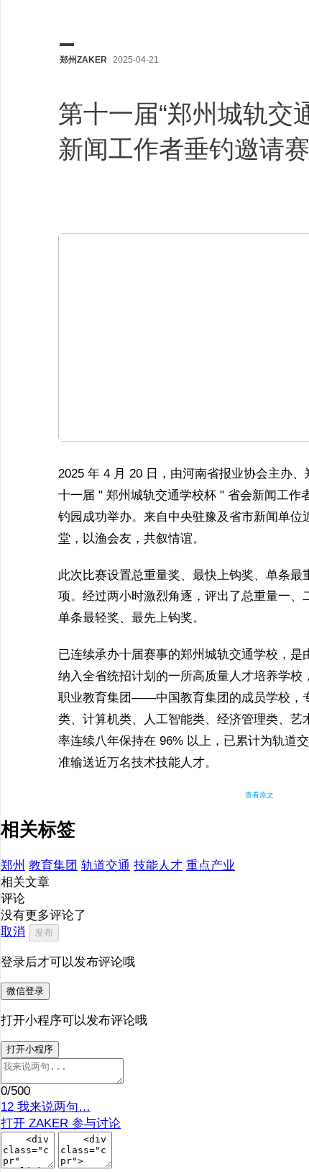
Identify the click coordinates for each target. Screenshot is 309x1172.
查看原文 (259, 795)
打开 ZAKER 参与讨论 (61, 1123)
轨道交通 (105, 865)
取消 (13, 932)
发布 (43, 932)
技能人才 (158, 865)
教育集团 (53, 865)
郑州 (13, 865)
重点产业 (210, 865)
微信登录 (25, 990)
